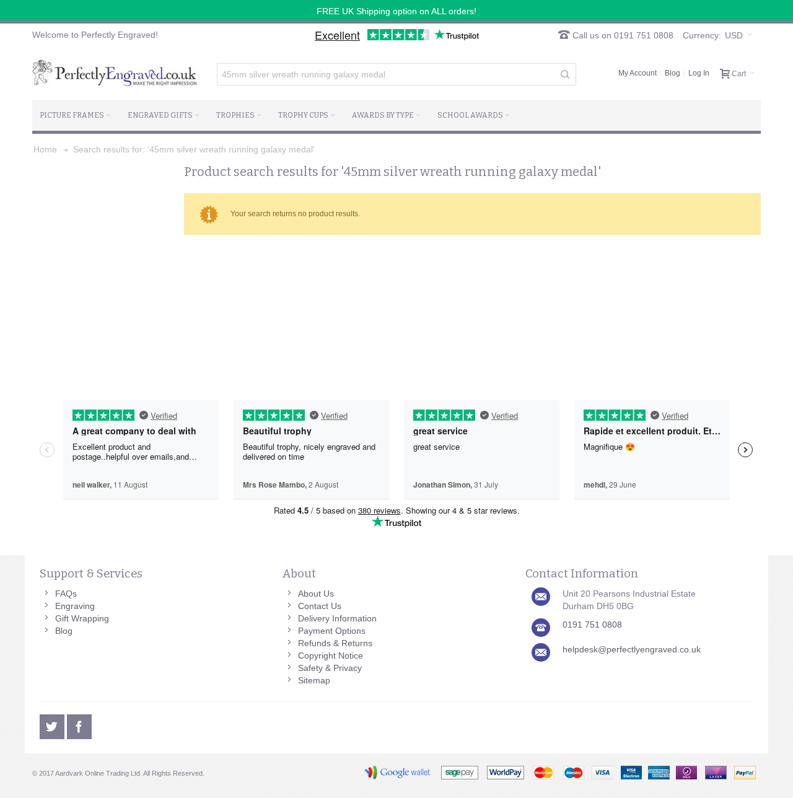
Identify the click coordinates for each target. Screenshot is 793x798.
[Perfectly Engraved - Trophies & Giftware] (114, 73)
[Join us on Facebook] (79, 725)
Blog (672, 73)
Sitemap (314, 680)
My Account (637, 73)
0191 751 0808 (592, 624)
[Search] (565, 74)
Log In (698, 73)
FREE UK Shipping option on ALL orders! (396, 11)
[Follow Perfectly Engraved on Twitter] (53, 725)
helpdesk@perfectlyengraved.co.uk (632, 649)
